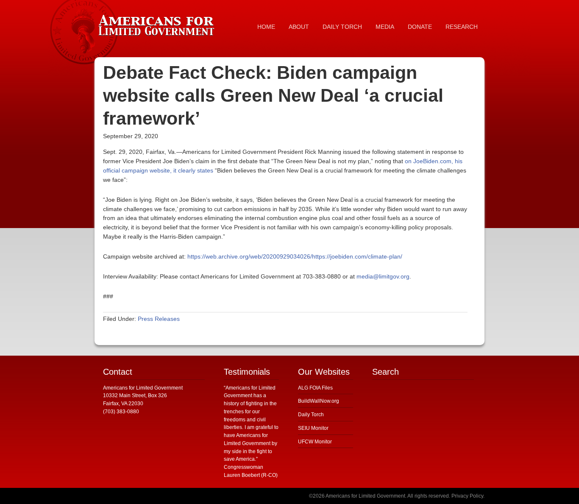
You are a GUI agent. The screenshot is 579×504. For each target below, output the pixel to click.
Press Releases (159, 318)
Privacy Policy (467, 496)
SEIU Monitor (313, 428)
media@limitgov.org (382, 276)
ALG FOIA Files (315, 388)
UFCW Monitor (315, 442)
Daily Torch (311, 415)
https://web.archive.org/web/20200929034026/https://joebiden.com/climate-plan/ (294, 256)
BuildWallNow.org (318, 401)
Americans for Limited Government (158, 23)
